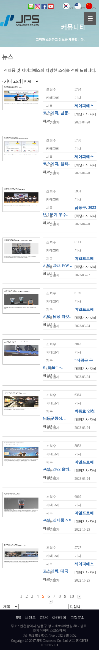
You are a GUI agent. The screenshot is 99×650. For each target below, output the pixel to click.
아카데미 (59, 618)
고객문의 (77, 618)
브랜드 (30, 618)
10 (72, 596)
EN (83, 8)
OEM (44, 618)
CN (94, 8)
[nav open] (90, 18)
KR (71, 8)
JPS (18, 618)
